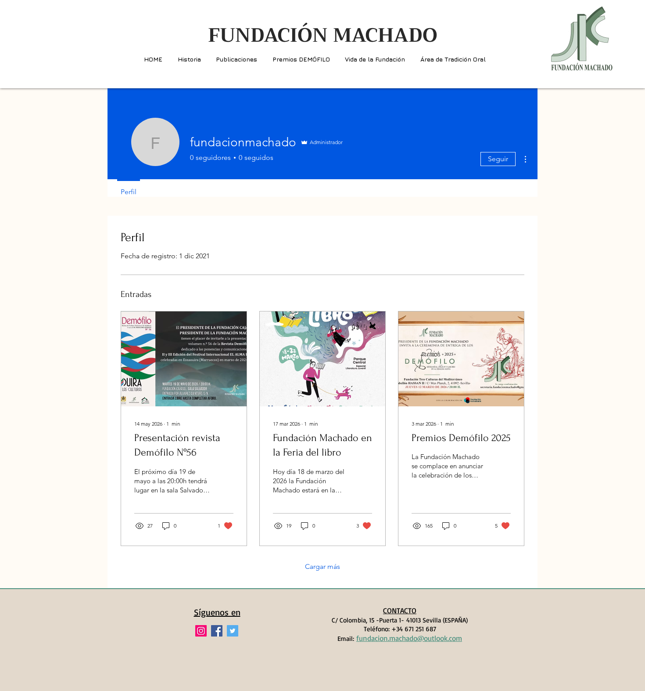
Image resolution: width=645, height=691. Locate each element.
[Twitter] (232, 631)
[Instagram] (201, 631)
